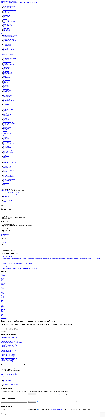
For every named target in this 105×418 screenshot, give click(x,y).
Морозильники (7, 52)
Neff (2, 305)
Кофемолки (6, 91)
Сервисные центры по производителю (12, 378)
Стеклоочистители (8, 73)
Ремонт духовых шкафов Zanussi (8, 354)
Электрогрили (6, 59)
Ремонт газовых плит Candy (7, 346)
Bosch (2, 274)
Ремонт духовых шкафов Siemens (9, 338)
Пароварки (6, 86)
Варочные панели (7, 43)
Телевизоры (6, 8)
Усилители (6, 20)
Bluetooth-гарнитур (8, 122)
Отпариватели (6, 67)
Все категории (4, 186)
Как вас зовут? (4, 327)
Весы (4, 76)
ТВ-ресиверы (6, 22)
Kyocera (2, 295)
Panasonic (3, 282)
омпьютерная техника (6, 133)
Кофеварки (6, 83)
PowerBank (6, 129)
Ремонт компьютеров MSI (7, 360)
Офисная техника (5, 160)
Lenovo (2, 288)
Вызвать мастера (13, 194)
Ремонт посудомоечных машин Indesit (10, 337)
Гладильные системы (8, 64)
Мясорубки (6, 82)
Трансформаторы (33, 268)
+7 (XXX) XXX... (5, 194)
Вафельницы (6, 96)
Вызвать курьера (7, 242)
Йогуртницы (6, 99)
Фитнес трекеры (7, 114)
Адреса (5, 197)
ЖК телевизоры (7, 7)
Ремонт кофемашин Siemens (7, 340)
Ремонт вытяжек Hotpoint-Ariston (9, 345)
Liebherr (2, 293)
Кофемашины (6, 77)
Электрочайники (7, 87)
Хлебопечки (6, 85)
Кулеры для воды (7, 50)
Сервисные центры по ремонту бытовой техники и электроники (19, 2)
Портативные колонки (8, 117)
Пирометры (63, 258)
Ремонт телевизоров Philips (7, 353)
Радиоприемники (7, 120)
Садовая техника (7, 261)
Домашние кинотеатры (9, 21)
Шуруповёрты (14, 258)
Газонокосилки (13, 263)
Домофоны (6, 28)
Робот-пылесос (7, 62)
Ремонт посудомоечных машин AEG (9, 349)
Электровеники (7, 74)
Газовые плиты (7, 47)
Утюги (5, 63)
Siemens (2, 297)
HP (1, 287)
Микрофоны (6, 16)
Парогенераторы (7, 68)
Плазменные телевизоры (9, 6)
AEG (2, 307)
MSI (2, 302)
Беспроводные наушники (9, 109)
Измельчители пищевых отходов (11, 98)
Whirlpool (3, 296)
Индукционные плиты (8, 36)
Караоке (5, 19)
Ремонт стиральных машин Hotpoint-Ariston (11, 342)
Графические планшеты (9, 125)
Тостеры (5, 78)
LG (1, 280)
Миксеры (5, 81)
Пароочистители (7, 65)
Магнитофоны (6, 15)
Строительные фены (55, 258)
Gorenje (2, 306)
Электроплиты (7, 44)
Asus (2, 277)
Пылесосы (5, 60)
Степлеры (76, 258)
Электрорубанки (38, 258)
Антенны (5, 11)
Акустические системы (9, 13)
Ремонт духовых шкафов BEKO (8, 355)
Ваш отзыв (3, 330)
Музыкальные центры (8, 17)
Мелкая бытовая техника (7, 54)
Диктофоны (6, 119)
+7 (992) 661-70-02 (5, 190)
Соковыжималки (7, 95)
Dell (1, 315)
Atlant (2, 301)
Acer (2, 311)
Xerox (2, 310)
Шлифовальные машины (85, 258)
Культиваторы (28, 263)
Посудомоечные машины (9, 40)
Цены (4, 201)
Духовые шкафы (7, 45)
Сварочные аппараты (8, 268)
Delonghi (3, 309)
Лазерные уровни (96, 258)
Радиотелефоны (7, 127)
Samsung (3, 283)
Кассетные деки (7, 29)
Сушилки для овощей (8, 100)
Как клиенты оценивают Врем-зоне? (11, 370)
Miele (2, 314)
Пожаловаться (6, 203)
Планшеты (6, 111)
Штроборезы (46, 258)
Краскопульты (30, 258)
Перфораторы (6, 258)
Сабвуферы (6, 26)
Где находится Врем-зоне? (8, 369)
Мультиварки (6, 80)
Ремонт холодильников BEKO (8, 356)
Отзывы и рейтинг (8, 199)
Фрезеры (24, 258)
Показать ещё (4, 318)
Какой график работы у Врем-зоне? (10, 368)
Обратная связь (7, 380)
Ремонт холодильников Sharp (8, 361)
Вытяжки (5, 48)
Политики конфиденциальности (57, 394)
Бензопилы (6, 263)
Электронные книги (8, 113)
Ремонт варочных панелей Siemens (9, 341)
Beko (2, 300)
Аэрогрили (6, 89)
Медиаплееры (6, 30)
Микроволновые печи (8, 41)
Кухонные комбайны (8, 90)
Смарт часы (6, 128)
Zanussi (2, 298)
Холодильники (7, 38)
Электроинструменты (8, 256)
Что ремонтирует (7, 200)
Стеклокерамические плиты (10, 35)
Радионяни (6, 71)
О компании (6, 196)
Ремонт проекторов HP (6, 351)
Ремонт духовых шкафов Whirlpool (9, 358)
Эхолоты (5, 124)
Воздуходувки (20, 263)
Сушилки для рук (7, 72)
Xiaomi (2, 284)
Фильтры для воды (8, 103)
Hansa (2, 316)
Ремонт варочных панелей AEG (8, 350)
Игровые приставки (8, 25)
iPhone (5, 131)
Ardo (2, 303)
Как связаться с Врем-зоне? (8, 371)
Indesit (2, 279)
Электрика (6, 266)
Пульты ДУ (6, 12)
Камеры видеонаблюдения (9, 10)
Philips (2, 286)
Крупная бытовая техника (7, 33)
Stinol (2, 312)
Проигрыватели (7, 24)
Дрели (19, 258)
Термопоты (6, 104)
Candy (2, 291)
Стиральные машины (8, 39)
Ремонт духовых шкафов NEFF (8, 359)
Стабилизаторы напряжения (21, 268)
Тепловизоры (70, 258)
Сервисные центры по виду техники (12, 376)
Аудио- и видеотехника (6, 3)
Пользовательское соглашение (10, 384)
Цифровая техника (5, 106)
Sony (2, 289)
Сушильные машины (8, 49)
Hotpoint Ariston (4, 278)
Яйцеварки (6, 57)
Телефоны (5, 110)
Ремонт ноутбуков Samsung (7, 347)
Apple (2, 292)
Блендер (5, 101)
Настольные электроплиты (10, 58)
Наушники (6, 115)
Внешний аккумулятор (9, 123)
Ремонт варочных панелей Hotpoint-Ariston (11, 344)
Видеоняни (6, 69)
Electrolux (3, 275)
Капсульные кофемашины (9, 94)
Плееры (5, 118)
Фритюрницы (6, 92)
